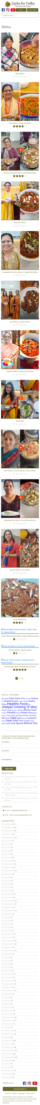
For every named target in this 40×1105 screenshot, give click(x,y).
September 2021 (9, 990)
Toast (32, 721)
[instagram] (7, 10)
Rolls (8, 718)
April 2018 (7, 1037)
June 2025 (7, 847)
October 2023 (8, 907)
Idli (29, 704)
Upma (4, 723)
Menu (21, 10)
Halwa (25, 701)
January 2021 (8, 1014)
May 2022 (7, 964)
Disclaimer (21, 1093)
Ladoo (19, 710)
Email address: (7, 759)
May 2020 (7, 1027)
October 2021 (8, 987)
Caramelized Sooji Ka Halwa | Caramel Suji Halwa (20, 272)
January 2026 (8, 824)
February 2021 (8, 1010)
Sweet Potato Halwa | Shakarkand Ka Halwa (20, 666)
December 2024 (9, 864)
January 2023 (8, 937)
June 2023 (7, 920)
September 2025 (9, 837)
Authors (14, 1093)
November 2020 (9, 1020)
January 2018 (8, 1044)
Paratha (11, 712)
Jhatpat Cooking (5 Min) (19, 707)
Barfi (3, 698)
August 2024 (8, 874)
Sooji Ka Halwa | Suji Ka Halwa (20, 650)
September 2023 (9, 911)
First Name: (6, 742)
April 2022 (7, 967)
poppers (4, 715)
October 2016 (8, 1074)
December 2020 (9, 1017)
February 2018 (8, 1040)
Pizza (30, 713)
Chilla (22, 698)
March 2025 (8, 857)
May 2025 (7, 851)
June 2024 (7, 881)
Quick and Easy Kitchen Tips (21, 715)
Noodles (4, 713)
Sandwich (31, 718)
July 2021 (7, 997)
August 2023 (8, 914)
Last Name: (5, 751)
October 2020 (8, 1024)
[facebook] (3, 10)
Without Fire (30, 723)
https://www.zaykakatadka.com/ (20, 815)
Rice (4, 718)
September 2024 (9, 871)
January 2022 (8, 977)
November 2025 (9, 831)
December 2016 (9, 1070)
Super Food (12, 720)
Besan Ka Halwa (20, 222)
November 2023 (9, 904)
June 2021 (7, 1000)
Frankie (20, 701)
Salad (19, 718)
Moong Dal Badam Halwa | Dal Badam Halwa (20, 173)
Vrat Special (17, 723)
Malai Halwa (20, 73)
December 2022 (9, 940)
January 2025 (8, 861)
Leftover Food (29, 710)
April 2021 (7, 1004)
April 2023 (7, 927)
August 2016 (8, 1077)
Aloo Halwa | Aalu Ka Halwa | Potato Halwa (20, 470)
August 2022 (8, 954)
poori (35, 713)
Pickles (23, 712)
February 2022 (8, 974)
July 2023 (7, 917)
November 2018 (9, 1034)
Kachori (4, 710)
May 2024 (7, 884)
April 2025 (7, 854)
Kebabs (14, 710)
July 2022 (7, 957)
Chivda (28, 698)
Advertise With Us (20, 1089)
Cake (11, 698)
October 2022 (8, 947)
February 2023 (9, 934)
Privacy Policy (30, 1093)
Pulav (9, 715)
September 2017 (9, 1057)
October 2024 (8, 867)
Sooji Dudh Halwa (20, 619)
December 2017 (9, 1047)
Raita (34, 715)
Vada (8, 723)
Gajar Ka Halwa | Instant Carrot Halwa (20, 371)
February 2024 (9, 894)
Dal (3, 701)
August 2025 (8, 841)
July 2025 (7, 844)
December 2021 (9, 980)
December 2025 (9, 827)
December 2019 (9, 1030)
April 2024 (7, 887)
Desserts (8, 701)
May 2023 (7, 924)
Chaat (17, 698)
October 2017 (8, 1054)
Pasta (18, 713)
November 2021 (9, 984)
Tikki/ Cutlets (24, 721)
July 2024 (7, 877)
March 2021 (8, 1007)
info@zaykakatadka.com (19, 810)
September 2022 (9, 950)
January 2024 (8, 897)
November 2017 (9, 1050)
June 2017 (7, 1067)
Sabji (13, 717)
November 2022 (9, 944)
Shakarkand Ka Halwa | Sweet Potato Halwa (20, 520)
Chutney (34, 698)
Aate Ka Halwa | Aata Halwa (20, 570)
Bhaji (6, 698)
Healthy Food (17, 704)
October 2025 (8, 834)
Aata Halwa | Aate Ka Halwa (20, 321)
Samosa (24, 718)
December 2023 (9, 901)
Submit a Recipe (33, 10)
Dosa (16, 701)
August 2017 (8, 1060)
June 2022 (7, 960)
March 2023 (8, 930)
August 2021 (8, 994)
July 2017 (7, 1064)
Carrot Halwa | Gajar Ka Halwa (20, 123)
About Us (8, 1093)
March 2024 (8, 891)
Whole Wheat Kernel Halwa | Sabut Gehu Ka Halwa (20, 636)
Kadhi (10, 710)
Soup (3, 721)
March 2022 (8, 970)
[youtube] (13, 10)
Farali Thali (20, 421)
